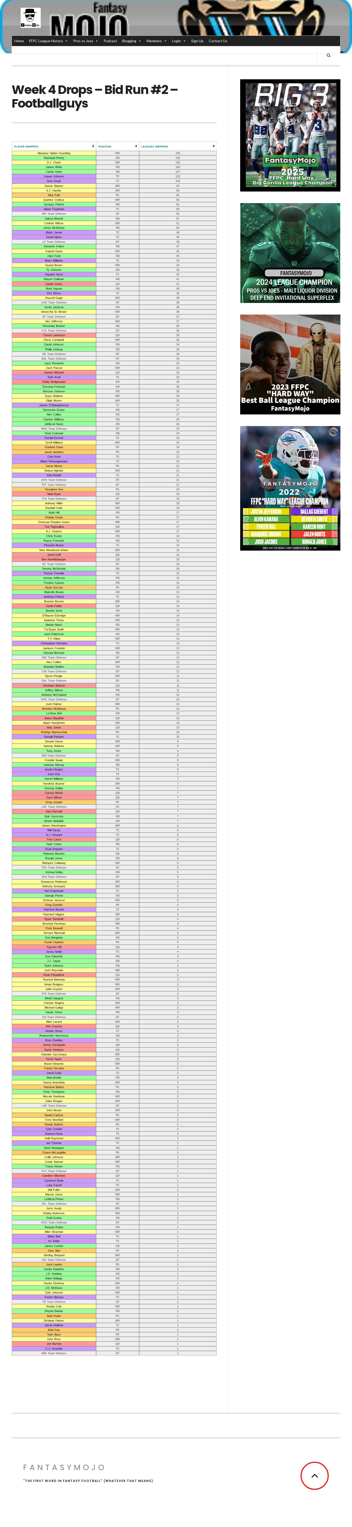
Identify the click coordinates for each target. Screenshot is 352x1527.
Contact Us (218, 41)
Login (176, 41)
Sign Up (197, 41)
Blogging (129, 41)
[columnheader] (54, 146)
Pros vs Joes (83, 41)
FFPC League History (46, 41)
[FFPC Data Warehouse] (31, 18)
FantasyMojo (65, 1467)
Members (154, 41)
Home (19, 41)
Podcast (110, 41)
